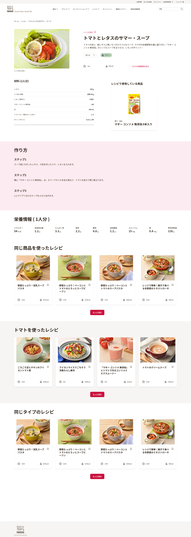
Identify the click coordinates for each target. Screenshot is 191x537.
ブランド (64, 9)
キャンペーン (107, 9)
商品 (54, 9)
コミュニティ (157, 2)
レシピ (95, 9)
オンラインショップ (80, 9)
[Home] (20, 9)
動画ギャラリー (121, 9)
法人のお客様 (148, 2)
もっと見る (97, 312)
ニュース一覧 (180, 2)
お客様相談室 (167, 2)
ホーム (16, 21)
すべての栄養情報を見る (140, 66)
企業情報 (139, 2)
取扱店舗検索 (135, 9)
